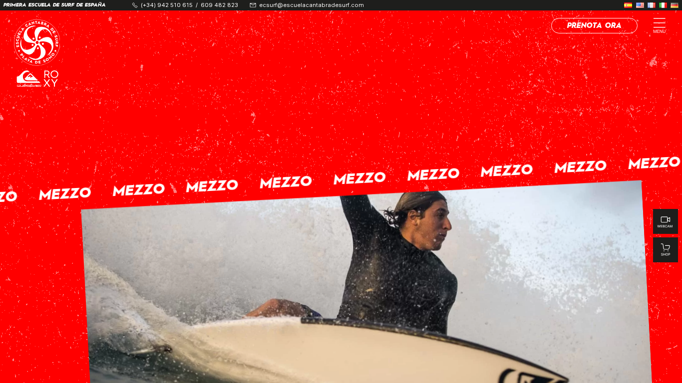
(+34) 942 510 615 (167, 5)
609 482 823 (219, 5)
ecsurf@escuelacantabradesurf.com (311, 5)
